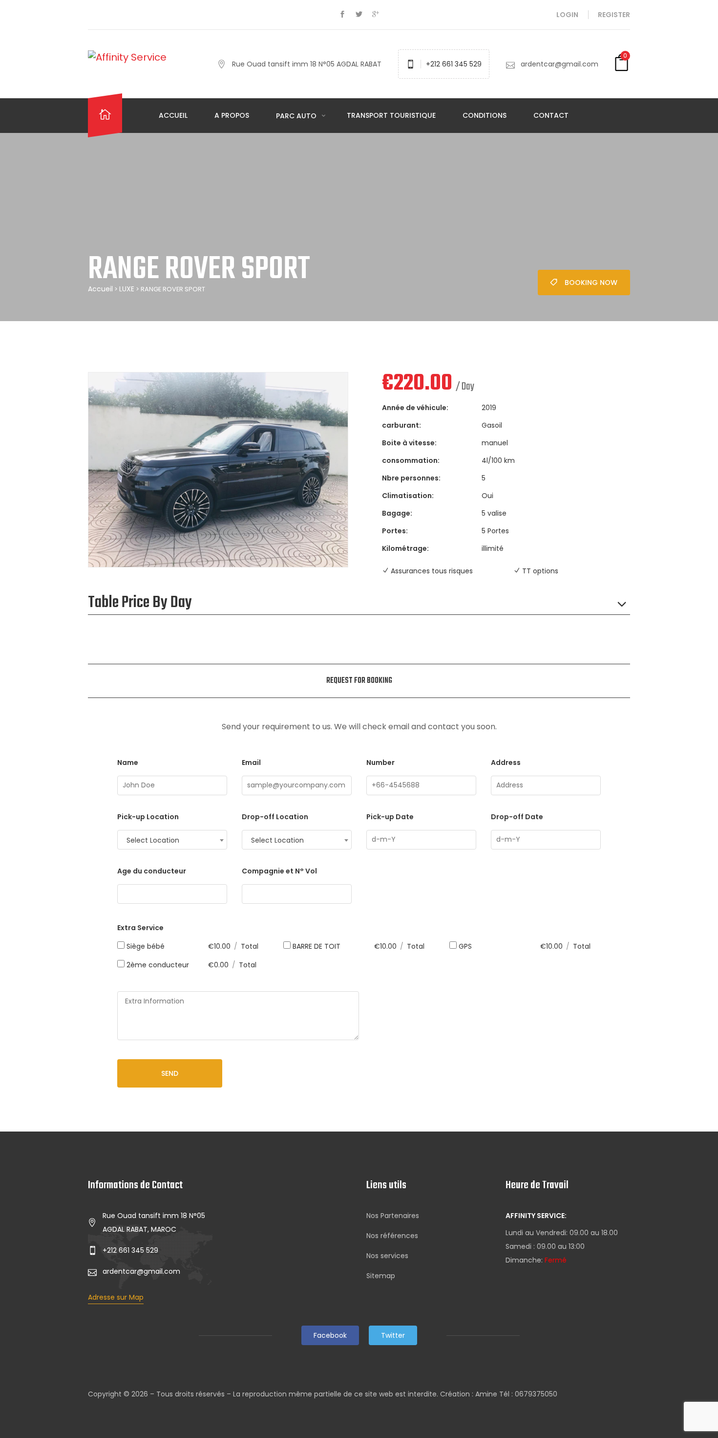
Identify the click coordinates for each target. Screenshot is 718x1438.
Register (614, 15)
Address (506, 762)
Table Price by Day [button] (140, 603)
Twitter (393, 1335)
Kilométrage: (405, 548)
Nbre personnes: (411, 478)
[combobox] (172, 840)
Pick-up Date (390, 817)
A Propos (231, 115)
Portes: (395, 531)
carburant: (401, 425)
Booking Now (591, 282)
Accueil (173, 115)
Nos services (387, 1256)
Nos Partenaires (392, 1215)
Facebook (330, 1335)
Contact (551, 115)
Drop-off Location (275, 817)
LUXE (126, 289)
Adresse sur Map (116, 1297)
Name (127, 762)
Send (169, 1073)
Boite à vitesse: (409, 443)
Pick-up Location (148, 817)
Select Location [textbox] (153, 840)
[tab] (359, 681)
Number (380, 762)
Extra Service (140, 928)
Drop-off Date (517, 817)
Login (567, 15)
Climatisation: (408, 496)
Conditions (485, 115)
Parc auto (297, 116)
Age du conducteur (151, 871)
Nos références (392, 1236)
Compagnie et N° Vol (279, 871)
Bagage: (397, 513)
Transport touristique (391, 115)
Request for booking (359, 681)
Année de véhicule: (415, 408)
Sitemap (380, 1276)
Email (251, 762)
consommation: (411, 460)
